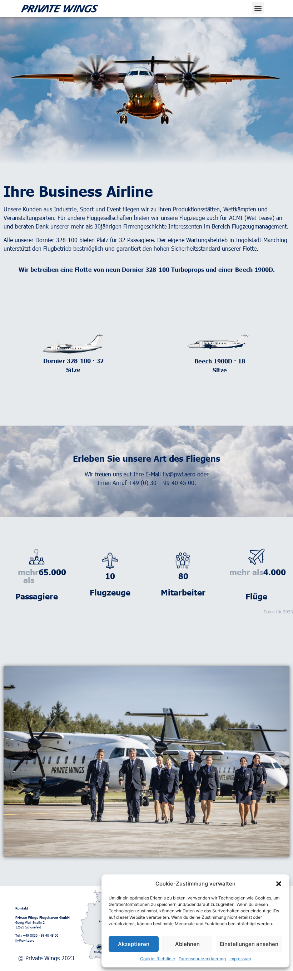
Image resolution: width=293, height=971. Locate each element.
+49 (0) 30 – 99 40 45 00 (161, 482)
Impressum (240, 958)
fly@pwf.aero (179, 474)
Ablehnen (187, 944)
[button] (278, 883)
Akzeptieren (133, 944)
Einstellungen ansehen (249, 944)
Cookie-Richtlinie (157, 958)
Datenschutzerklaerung (202, 958)
